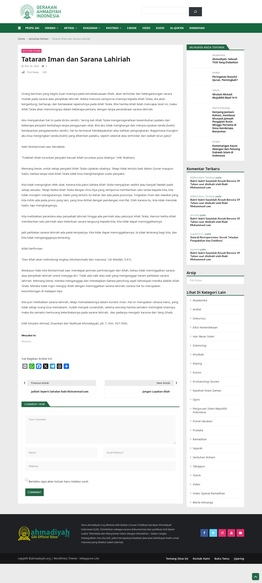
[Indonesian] (210, 9)
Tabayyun (199, 466)
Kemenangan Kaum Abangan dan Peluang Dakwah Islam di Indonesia (226, 150)
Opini (196, 399)
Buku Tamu (221, 558)
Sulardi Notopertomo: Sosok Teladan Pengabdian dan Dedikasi (214, 239)
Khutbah (112, 28)
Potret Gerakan (203, 421)
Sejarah (198, 448)
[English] (220, 9)
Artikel (69, 28)
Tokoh (215, 90)
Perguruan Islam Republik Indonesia (210, 410)
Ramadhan (197, 28)
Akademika (218, 55)
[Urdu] (225, 9)
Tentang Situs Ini (177, 558)
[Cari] (195, 11)
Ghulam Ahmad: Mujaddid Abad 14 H (224, 96)
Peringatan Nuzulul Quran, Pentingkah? (225, 78)
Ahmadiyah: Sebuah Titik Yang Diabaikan (225, 61)
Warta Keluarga (221, 108)
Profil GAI (32, 28)
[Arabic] (215, 9)
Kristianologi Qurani (206, 381)
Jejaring (239, 558)
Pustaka (198, 430)
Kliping (197, 363)
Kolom (197, 372)
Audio (160, 28)
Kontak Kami (201, 558)
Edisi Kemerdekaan (205, 327)
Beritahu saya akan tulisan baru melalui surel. (59, 481)
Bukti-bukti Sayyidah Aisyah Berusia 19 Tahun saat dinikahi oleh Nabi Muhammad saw (215, 184)
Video (146, 28)
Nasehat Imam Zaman (207, 390)
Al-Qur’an (177, 28)
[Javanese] (230, 9)
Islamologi (200, 345)
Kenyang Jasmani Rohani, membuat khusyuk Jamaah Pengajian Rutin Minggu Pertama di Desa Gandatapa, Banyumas (224, 121)
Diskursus (199, 318)
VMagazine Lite (89, 558)
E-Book (132, 28)
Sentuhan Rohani (31, 50)
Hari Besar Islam (203, 336)
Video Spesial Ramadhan (209, 493)
